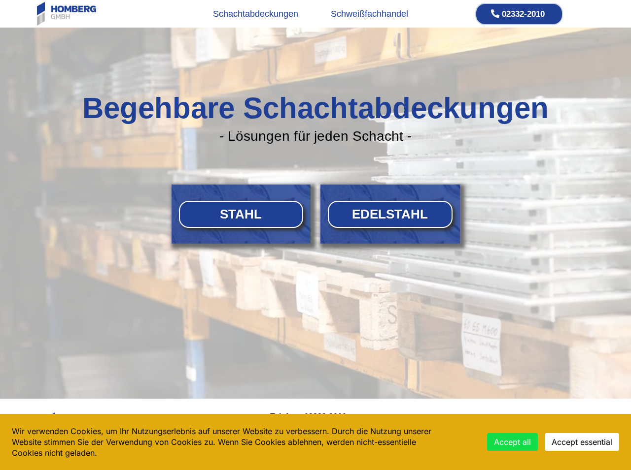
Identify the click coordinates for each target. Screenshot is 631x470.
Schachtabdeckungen (255, 14)
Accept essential (582, 442)
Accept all (512, 442)
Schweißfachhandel (369, 14)
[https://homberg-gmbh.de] (66, 14)
